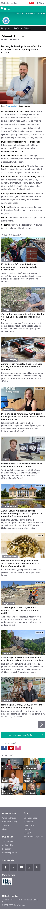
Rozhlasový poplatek (33, 836)
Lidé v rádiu (29, 825)
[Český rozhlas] (9, 3)
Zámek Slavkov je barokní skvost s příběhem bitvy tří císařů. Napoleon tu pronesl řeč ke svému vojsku (21, 513)
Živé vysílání (7, 841)
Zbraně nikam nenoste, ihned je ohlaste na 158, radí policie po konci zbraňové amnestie (21, 367)
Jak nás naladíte (31, 818)
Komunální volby (9, 822)
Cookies (5, 900)
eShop (5, 829)
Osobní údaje (16, 900)
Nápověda (28, 822)
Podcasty (6, 849)
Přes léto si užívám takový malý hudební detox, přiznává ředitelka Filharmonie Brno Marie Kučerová (23, 417)
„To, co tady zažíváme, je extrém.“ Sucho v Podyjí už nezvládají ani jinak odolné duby (22, 317)
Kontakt (27, 833)
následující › (41, 724)
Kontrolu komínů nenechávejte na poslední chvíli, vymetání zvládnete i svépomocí (19, 267)
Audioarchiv (30, 14)
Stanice (5, 825)
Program (19, 14)
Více (28, 28)
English (5, 902)
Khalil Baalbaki (11, 106)
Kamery (41, 14)
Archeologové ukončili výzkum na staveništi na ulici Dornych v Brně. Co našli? (20, 610)
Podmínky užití (30, 900)
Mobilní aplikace (9, 852)
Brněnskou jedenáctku (12, 151)
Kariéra (27, 829)
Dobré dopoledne (20, 46)
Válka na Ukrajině (10, 818)
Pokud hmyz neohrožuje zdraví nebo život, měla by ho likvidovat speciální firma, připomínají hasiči (20, 563)
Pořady (18, 28)
